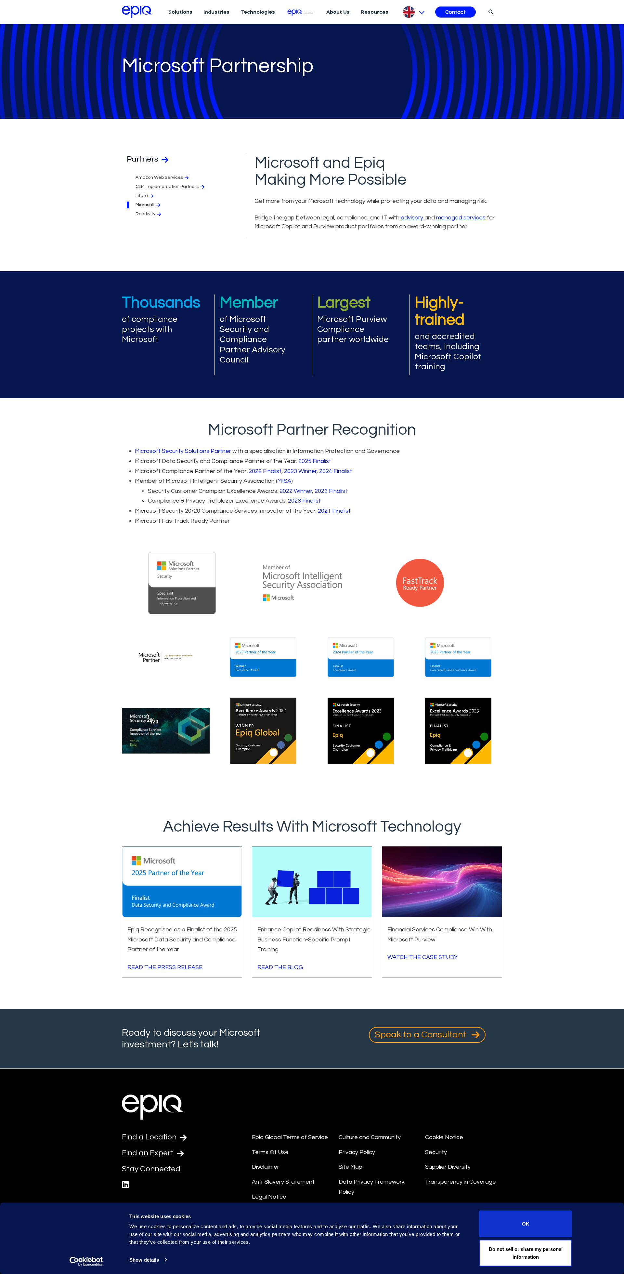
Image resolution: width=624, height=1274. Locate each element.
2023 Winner (300, 471)
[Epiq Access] (300, 12)
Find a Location (150, 1137)
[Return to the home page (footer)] (137, 12)
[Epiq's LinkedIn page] (125, 1185)
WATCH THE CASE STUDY (422, 957)
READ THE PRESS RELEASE (164, 967)
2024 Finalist (335, 471)
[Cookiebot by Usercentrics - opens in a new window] (86, 1261)
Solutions (180, 12)
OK (525, 1224)
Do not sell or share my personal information (526, 1252)
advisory (412, 218)
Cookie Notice (444, 1137)
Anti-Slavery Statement (283, 1182)
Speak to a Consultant (421, 1034)
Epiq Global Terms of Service (290, 1137)
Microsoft (145, 205)
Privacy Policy (357, 1152)
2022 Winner (296, 491)
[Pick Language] (413, 12)
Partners (143, 159)
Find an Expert (148, 1153)
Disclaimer (265, 1167)
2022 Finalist (265, 471)
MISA (284, 481)
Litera (142, 195)
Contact (455, 12)
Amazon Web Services (159, 177)
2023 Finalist (331, 491)
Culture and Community (370, 1137)
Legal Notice (269, 1197)
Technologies (257, 12)
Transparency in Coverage (460, 1182)
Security (436, 1152)
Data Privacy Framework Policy (372, 1187)
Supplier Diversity (448, 1167)
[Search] (490, 12)
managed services (461, 218)
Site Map (350, 1167)
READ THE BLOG (280, 967)
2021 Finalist (334, 511)
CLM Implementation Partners (167, 186)
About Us (338, 12)
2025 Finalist (314, 461)
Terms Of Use (270, 1152)
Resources (374, 12)
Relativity (145, 214)
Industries (216, 12)
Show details (144, 1260)
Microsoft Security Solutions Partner (183, 451)
